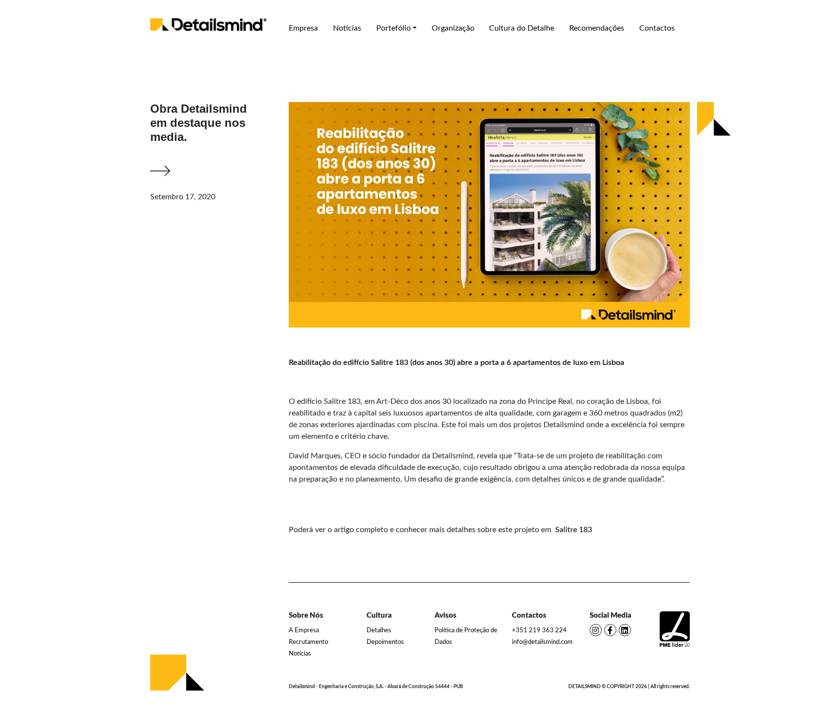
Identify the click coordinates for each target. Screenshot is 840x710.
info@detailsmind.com (542, 642)
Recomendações (596, 28)
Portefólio (393, 28)
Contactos (657, 28)
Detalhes (379, 630)
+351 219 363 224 (539, 630)
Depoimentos (385, 642)
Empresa (303, 28)
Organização (453, 28)
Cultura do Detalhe (521, 28)
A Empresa (304, 630)
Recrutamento (308, 642)
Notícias (347, 28)
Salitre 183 (573, 530)
